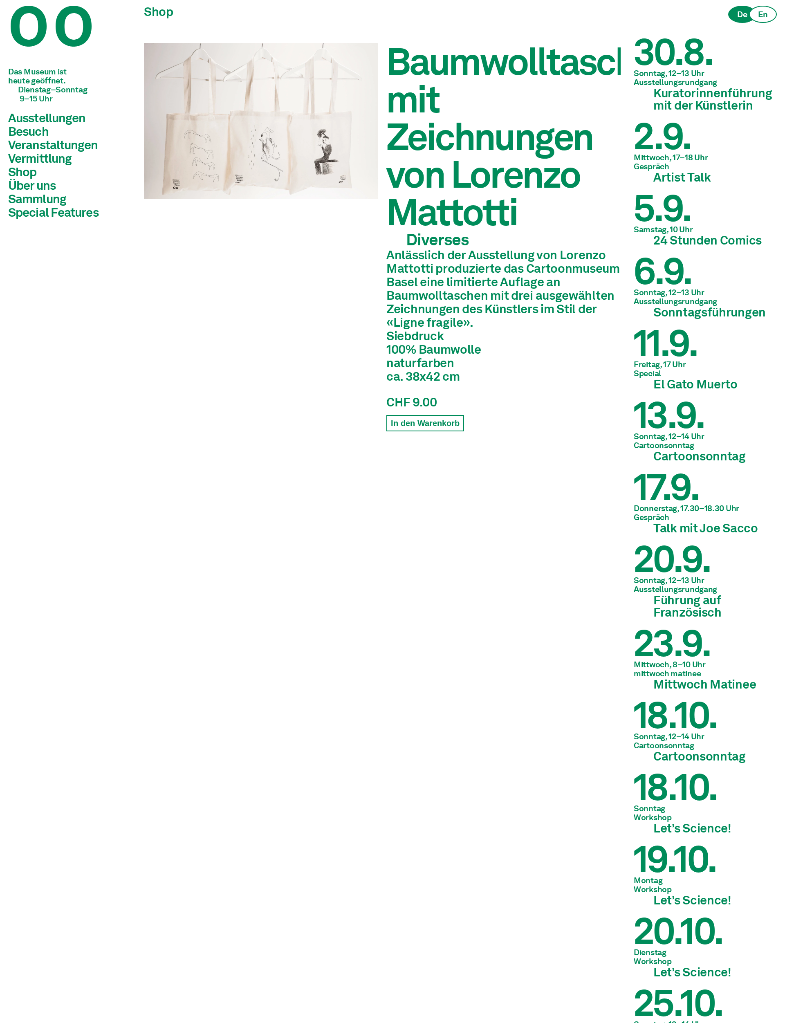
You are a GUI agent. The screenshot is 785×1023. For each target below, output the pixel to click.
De (742, 14)
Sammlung (37, 198)
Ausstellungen (46, 117)
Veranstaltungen (53, 144)
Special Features (53, 212)
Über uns (32, 185)
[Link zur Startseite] (69, 36)
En (763, 14)
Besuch (28, 131)
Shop (22, 171)
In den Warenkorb (425, 423)
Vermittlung (40, 158)
